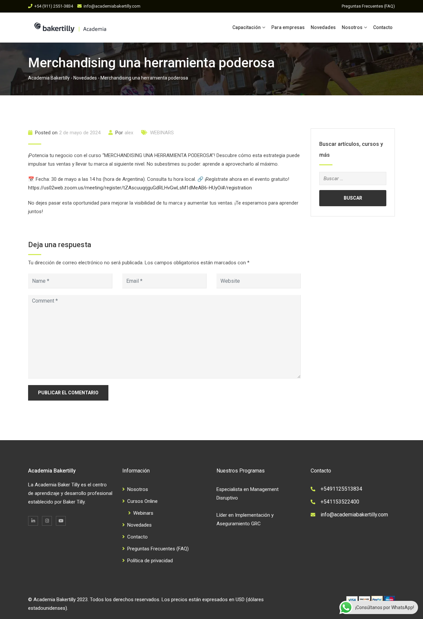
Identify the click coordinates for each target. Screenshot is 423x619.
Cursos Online (142, 501)
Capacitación (246, 27)
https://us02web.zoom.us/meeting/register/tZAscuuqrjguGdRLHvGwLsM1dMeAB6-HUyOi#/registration (140, 188)
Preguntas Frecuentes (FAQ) (368, 6)
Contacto (383, 27)
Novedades (323, 27)
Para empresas (288, 27)
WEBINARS (162, 133)
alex (129, 133)
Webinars (143, 513)
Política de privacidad (150, 561)
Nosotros (352, 27)
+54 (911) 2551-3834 (53, 6)
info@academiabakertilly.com (112, 6)
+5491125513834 (341, 489)
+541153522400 (340, 502)
